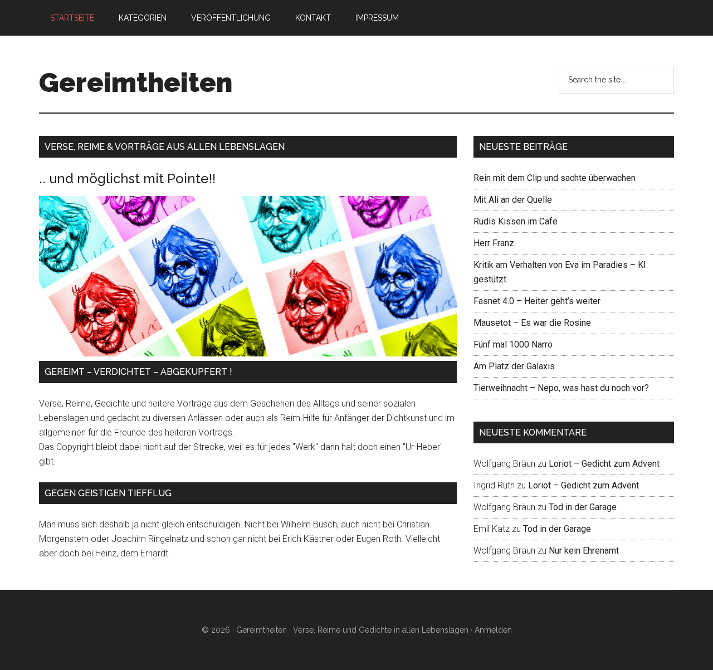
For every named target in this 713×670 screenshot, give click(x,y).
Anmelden (493, 629)
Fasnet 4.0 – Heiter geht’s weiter (536, 301)
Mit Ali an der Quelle (512, 199)
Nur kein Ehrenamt (584, 550)
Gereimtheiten (135, 82)
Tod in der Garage (583, 507)
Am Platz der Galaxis (514, 366)
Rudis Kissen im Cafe (515, 221)
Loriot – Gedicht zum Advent (604, 463)
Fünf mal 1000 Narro (513, 344)
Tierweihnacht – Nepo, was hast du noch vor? (561, 388)
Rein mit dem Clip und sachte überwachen (554, 178)
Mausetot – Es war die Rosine (532, 322)
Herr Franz (493, 243)
